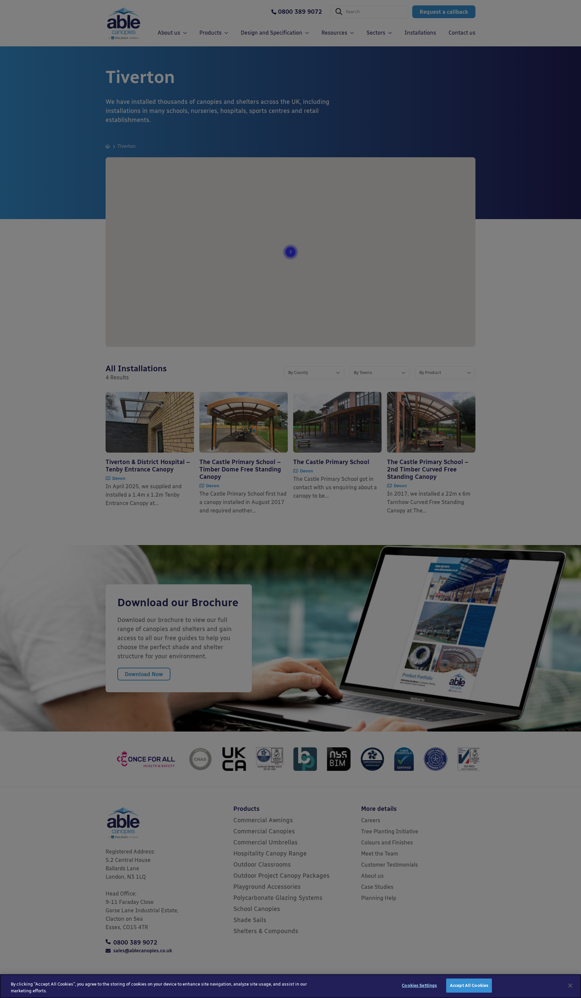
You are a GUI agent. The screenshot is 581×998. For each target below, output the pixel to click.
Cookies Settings (419, 985)
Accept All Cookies (469, 985)
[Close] (570, 985)
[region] (290, 986)
